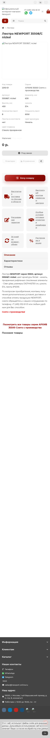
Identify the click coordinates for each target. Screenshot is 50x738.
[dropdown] (4, 2)
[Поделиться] (41, 161)
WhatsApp (10, 673)
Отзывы (8, 267)
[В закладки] (46, 340)
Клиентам (8, 649)
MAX (5, 681)
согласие (20, 728)
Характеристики (13, 261)
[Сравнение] (40, 2)
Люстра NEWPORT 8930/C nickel (19, 547)
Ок (45, 733)
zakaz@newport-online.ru (16, 685)
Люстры (10, 28)
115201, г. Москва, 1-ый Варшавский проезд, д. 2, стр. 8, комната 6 (26, 696)
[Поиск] (45, 21)
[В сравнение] (46, 345)
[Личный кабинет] (46, 2)
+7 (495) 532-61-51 (32, 10)
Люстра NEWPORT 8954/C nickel (19, 489)
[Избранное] (35, 2)
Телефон (9, 669)
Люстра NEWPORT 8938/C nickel (19, 429)
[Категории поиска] (14, 21)
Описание (9, 255)
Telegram (9, 677)
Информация (10, 642)
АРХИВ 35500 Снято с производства (35, 89)
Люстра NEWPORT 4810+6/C (16, 371)
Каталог (7, 657)
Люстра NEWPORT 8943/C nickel (19, 605)
